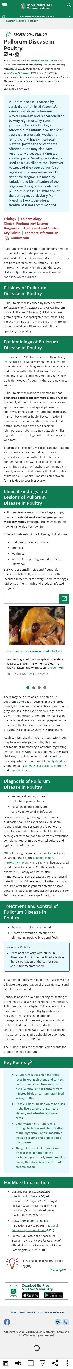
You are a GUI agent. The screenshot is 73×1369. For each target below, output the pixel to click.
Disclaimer (27, 1312)
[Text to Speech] (11, 53)
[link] (3, 15)
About (13, 1312)
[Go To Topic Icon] (31, 1363)
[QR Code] (17, 53)
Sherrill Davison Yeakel (44, 60)
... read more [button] (55, 667)
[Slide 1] (27, 687)
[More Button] (67, 1363)
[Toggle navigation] (5, 4)
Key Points (12, 233)
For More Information (41, 233)
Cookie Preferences (51, 1312)
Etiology (10, 219)
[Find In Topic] (6, 1364)
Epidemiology (31, 219)
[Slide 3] (39, 687)
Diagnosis (11, 228)
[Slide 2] (33, 687)
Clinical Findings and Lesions (26, 223)
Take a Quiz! (57, 1270)
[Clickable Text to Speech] (18, 1362)
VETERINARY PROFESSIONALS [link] (37, 16)
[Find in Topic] (6, 53)
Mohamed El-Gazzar (18, 72)
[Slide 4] (44, 687)
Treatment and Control (41, 228)
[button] (70, 14)
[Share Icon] (55, 1362)
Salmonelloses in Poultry (22, 20)
